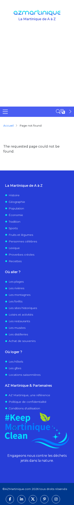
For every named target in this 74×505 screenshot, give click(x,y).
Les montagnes (19, 294)
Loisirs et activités (21, 314)
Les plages (16, 281)
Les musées (17, 327)
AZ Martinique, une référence (29, 395)
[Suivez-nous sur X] (33, 499)
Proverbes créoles (21, 254)
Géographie (17, 201)
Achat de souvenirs (22, 341)
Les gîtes (15, 368)
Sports (13, 228)
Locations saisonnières (24, 374)
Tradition (14, 221)
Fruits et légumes (21, 234)
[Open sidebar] (64, 111)
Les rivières (16, 288)
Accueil (8, 125)
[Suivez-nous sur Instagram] (56, 499)
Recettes (15, 261)
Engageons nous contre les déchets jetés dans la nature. (37, 458)
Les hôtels (16, 361)
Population (16, 208)
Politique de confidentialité (27, 401)
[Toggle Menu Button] (5, 111)
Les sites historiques (23, 308)
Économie (16, 215)
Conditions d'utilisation (24, 408)
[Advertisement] (37, 67)
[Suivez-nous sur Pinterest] (44, 499)
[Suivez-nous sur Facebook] (10, 499)
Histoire (14, 195)
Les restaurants (19, 321)
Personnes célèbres (23, 241)
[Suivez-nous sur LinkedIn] (21, 499)
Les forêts (15, 301)
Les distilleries (18, 334)
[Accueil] (37, 13)
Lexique (14, 248)
